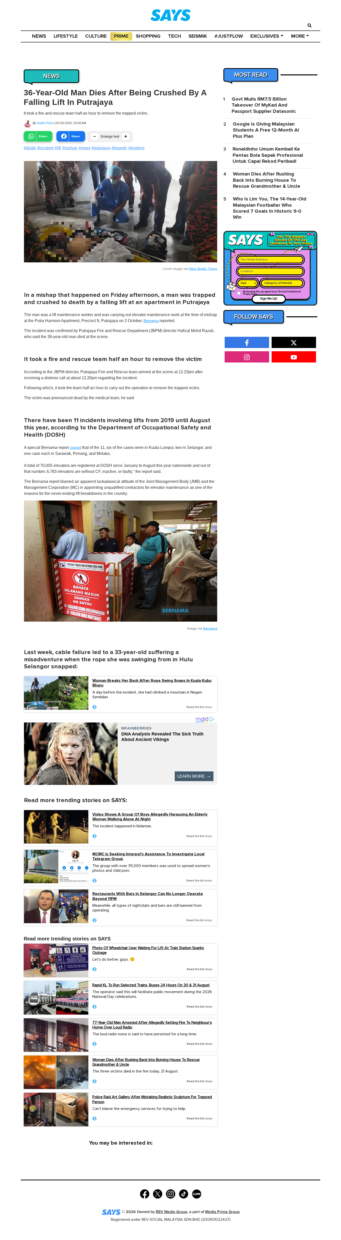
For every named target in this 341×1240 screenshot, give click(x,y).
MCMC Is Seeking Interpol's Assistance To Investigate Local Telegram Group (148, 856)
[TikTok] (183, 1193)
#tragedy (119, 148)
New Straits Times (203, 269)
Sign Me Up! (268, 298)
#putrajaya (101, 148)
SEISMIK (197, 36)
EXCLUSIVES (264, 36)
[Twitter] (157, 1193)
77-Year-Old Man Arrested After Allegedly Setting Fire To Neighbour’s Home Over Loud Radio (152, 1025)
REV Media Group (171, 1212)
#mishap (69, 148)
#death (30, 148)
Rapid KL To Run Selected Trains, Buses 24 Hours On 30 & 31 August (151, 985)
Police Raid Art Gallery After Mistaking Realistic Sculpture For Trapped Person (152, 1099)
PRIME (121, 36)
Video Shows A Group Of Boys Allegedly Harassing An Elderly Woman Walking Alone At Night (149, 817)
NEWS (39, 36)
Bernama (151, 321)
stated (75, 448)
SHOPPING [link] (148, 36)
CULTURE (96, 36)
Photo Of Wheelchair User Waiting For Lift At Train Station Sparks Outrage (148, 950)
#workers (136, 148)
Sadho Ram (45, 123)
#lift (58, 148)
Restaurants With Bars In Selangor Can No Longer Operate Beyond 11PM (147, 896)
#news (84, 148)
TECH (174, 36)
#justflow (228, 36)
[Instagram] (170, 1193)
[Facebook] (144, 1193)
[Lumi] (196, 1193)
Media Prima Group (222, 1212)
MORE (298, 36)
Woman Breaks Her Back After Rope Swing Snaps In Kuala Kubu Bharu (151, 683)
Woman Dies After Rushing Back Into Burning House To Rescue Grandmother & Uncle (146, 1062)
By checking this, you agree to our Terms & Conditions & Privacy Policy (272, 293)
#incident (45, 148)
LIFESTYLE (66, 36)
